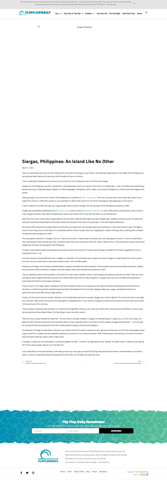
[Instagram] (33, 472)
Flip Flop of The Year (72, 13)
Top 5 (57, 13)
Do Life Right (115, 13)
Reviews (88, 13)
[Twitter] (27, 472)
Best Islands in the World (91, 210)
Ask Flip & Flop (128, 13)
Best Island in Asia (63, 210)
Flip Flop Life (102, 13)
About (139, 13)
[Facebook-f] (21, 472)
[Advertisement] (83, 138)
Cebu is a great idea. (89, 197)
